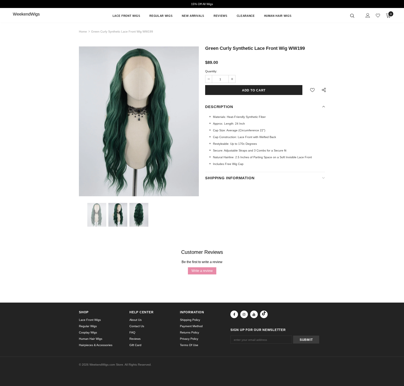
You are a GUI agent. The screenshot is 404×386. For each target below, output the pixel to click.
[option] (139, 121)
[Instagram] (244, 314)
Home (83, 31)
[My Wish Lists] (378, 15)
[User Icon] (367, 15)
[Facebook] (234, 314)
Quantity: (211, 71)
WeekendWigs (21, 14)
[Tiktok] (264, 314)
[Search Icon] (355, 15)
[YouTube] (254, 314)
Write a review (202, 271)
